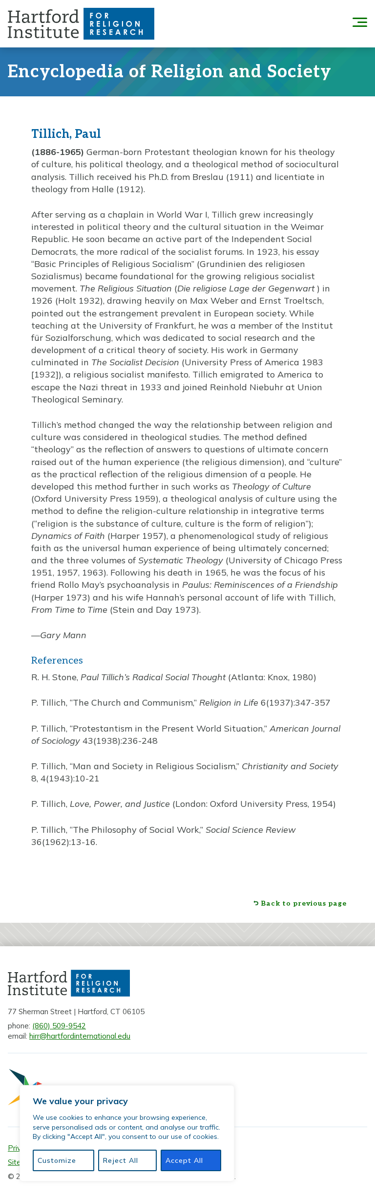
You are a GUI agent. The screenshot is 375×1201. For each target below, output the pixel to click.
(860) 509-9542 (59, 1025)
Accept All (184, 1160)
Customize (57, 1160)
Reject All (120, 1160)
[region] (127, 1133)
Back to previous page (304, 903)
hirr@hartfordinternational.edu (79, 1036)
